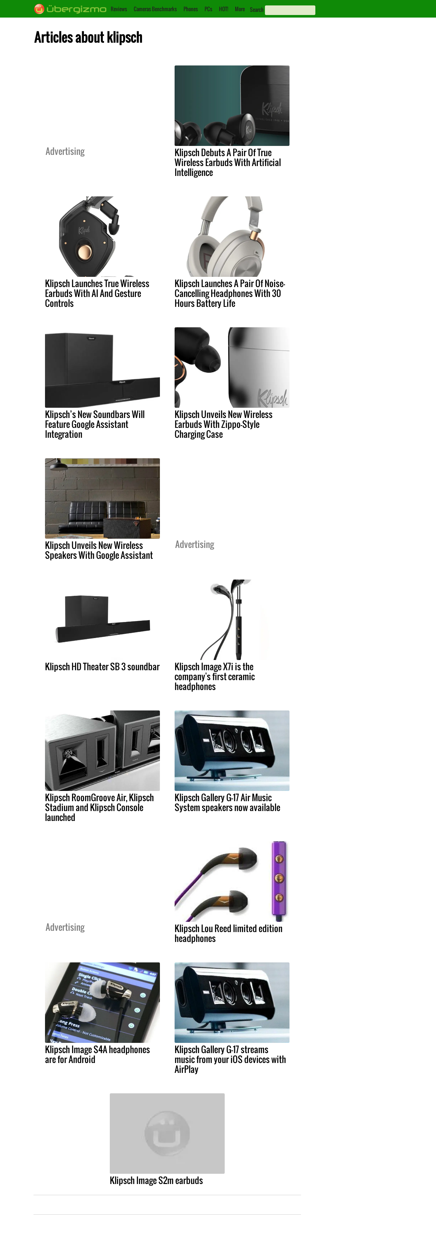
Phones (191, 9)
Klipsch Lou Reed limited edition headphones (228, 933)
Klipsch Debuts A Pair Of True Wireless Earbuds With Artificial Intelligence (228, 162)
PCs (208, 9)
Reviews (119, 9)
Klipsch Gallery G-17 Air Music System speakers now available (227, 802)
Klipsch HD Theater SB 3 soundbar (102, 666)
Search (257, 9)
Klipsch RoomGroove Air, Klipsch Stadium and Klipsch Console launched (99, 807)
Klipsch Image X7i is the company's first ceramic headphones (215, 676)
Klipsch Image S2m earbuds (156, 1180)
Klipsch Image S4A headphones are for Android (97, 1054)
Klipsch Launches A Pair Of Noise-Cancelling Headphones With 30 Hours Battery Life (230, 293)
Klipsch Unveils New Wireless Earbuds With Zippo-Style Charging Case (224, 424)
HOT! (223, 9)
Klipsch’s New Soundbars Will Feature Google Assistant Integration (95, 424)
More (240, 9)
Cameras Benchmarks (155, 9)
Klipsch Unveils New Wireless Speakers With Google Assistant (99, 550)
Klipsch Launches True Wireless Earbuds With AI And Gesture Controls (97, 293)
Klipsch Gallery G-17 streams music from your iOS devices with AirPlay (230, 1059)
